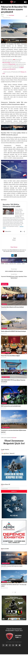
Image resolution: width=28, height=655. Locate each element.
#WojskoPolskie (11, 64)
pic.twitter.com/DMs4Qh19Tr (9, 69)
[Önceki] (13, 592)
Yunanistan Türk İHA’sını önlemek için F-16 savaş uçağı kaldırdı (13, 585)
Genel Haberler (5, 352)
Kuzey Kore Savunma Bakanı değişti (10, 355)
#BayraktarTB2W (6, 62)
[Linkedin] (12, 255)
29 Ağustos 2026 (5, 567)
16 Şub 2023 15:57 (6, 17)
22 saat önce (4, 333)
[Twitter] (15, 255)
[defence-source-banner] (14, 260)
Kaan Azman (11, 15)
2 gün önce (4, 407)
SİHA (23, 263)
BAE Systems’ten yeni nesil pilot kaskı (11, 406)
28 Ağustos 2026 (5, 587)
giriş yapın (14, 437)
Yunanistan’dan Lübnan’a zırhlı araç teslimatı (12, 307)
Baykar (6, 263)
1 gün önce (4, 357)
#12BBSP (21, 67)
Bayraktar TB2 (13, 263)
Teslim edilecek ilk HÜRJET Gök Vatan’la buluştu (13, 331)
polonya (19, 263)
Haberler (4, 304)
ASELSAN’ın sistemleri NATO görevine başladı (11, 566)
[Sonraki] (15, 592)
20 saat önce (4, 308)
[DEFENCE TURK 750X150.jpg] (14, 127)
